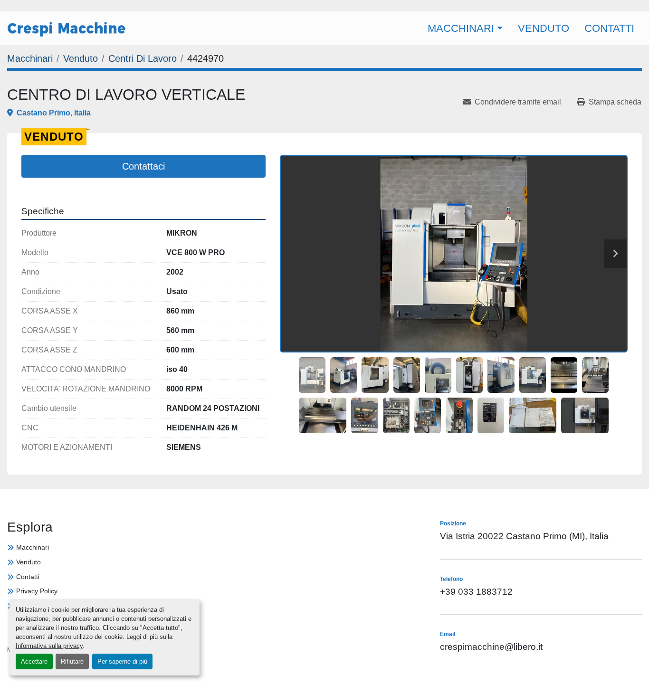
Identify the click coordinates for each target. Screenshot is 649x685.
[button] (465, 28)
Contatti (609, 28)
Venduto (543, 28)
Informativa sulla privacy (49, 645)
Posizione (313, 6)
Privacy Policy (36, 591)
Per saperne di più (122, 661)
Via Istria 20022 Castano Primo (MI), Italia (524, 536)
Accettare (34, 661)
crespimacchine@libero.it (416, 6)
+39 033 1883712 (529, 6)
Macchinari (461, 28)
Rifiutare (72, 661)
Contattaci (143, 166)
